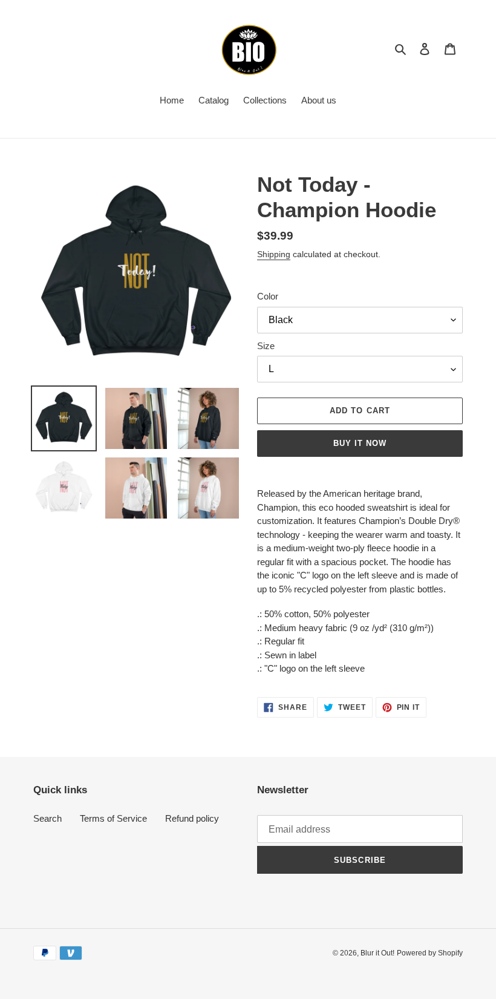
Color (267, 296)
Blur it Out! (377, 953)
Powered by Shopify (430, 953)
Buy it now (360, 443)
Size (266, 346)
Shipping (273, 254)
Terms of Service (113, 818)
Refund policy (192, 818)
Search (47, 818)
